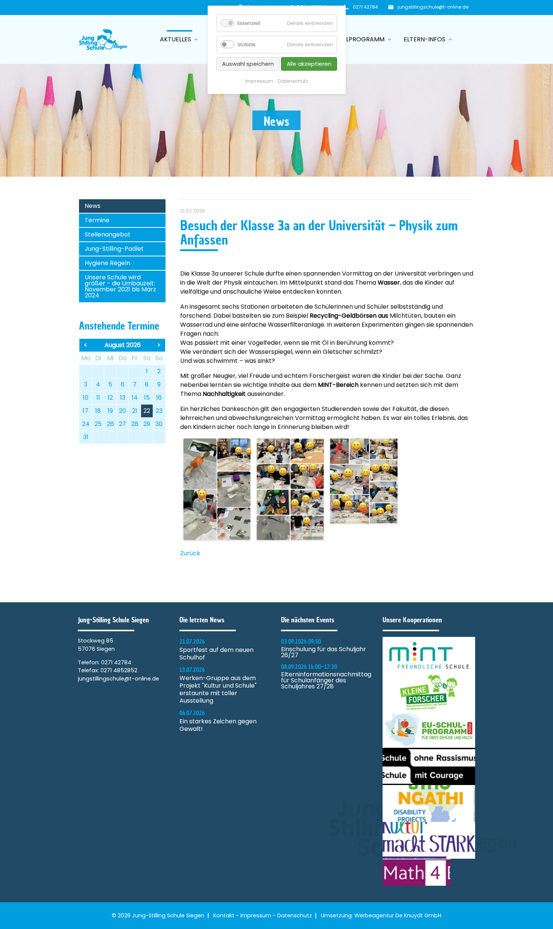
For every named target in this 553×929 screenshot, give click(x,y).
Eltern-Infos (428, 39)
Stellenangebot (108, 234)
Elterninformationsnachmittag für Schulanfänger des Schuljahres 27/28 (326, 680)
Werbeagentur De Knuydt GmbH (397, 915)
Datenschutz (294, 915)
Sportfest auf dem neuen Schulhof (216, 653)
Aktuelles (179, 39)
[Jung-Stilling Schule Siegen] (103, 39)
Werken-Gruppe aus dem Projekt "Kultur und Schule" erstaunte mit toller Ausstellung (218, 689)
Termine (97, 220)
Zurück (190, 553)
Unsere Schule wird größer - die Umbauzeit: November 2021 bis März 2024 (120, 286)
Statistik (246, 44)
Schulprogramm (361, 39)
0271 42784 (365, 7)
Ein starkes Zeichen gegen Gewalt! (218, 725)
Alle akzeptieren (309, 64)
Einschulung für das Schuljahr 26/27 (323, 652)
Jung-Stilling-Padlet (114, 248)
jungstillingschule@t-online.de (433, 7)
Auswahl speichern (248, 64)
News (92, 206)
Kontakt (223, 915)
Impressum (255, 915)
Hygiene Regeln (107, 263)
